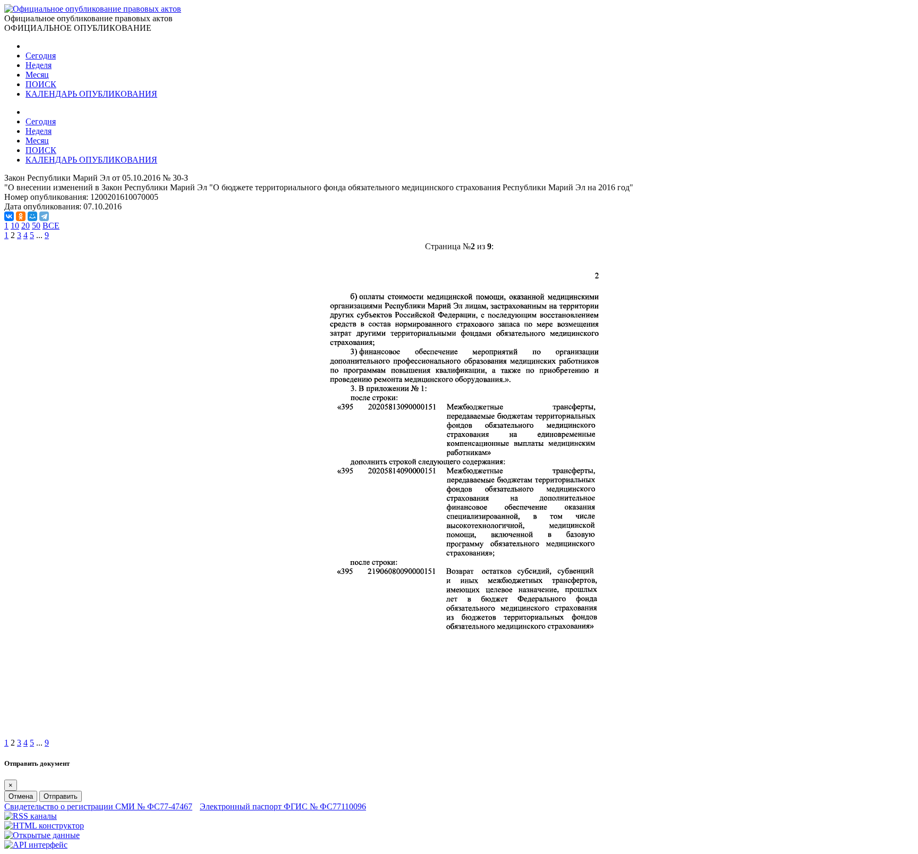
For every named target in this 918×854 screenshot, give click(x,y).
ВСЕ (51, 225)
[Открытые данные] (42, 835)
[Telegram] (44, 216)
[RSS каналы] (30, 816)
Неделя (39, 65)
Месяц (37, 74)
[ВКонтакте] (9, 216)
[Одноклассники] (21, 216)
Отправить (61, 796)
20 (25, 225)
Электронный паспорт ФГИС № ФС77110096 (283, 806)
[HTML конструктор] (44, 825)
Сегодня (41, 55)
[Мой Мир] (32, 216)
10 (15, 225)
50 (36, 225)
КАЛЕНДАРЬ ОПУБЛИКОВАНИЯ (91, 93)
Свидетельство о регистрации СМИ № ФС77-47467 (98, 806)
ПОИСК (41, 84)
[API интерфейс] (35, 844)
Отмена (20, 796)
